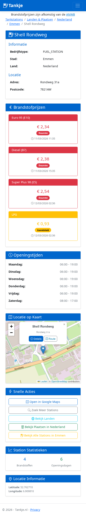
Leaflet (43, 381)
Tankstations (14, 19)
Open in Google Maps (44, 402)
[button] (43, 350)
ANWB (70, 14)
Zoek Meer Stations (44, 410)
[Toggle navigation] (78, 5)
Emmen (14, 24)
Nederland (64, 19)
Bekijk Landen (44, 419)
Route (52, 338)
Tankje (15, 5)
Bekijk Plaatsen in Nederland (44, 427)
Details (37, 338)
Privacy (35, 510)
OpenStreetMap (59, 381)
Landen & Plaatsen (40, 19)
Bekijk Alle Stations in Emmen (44, 435)
